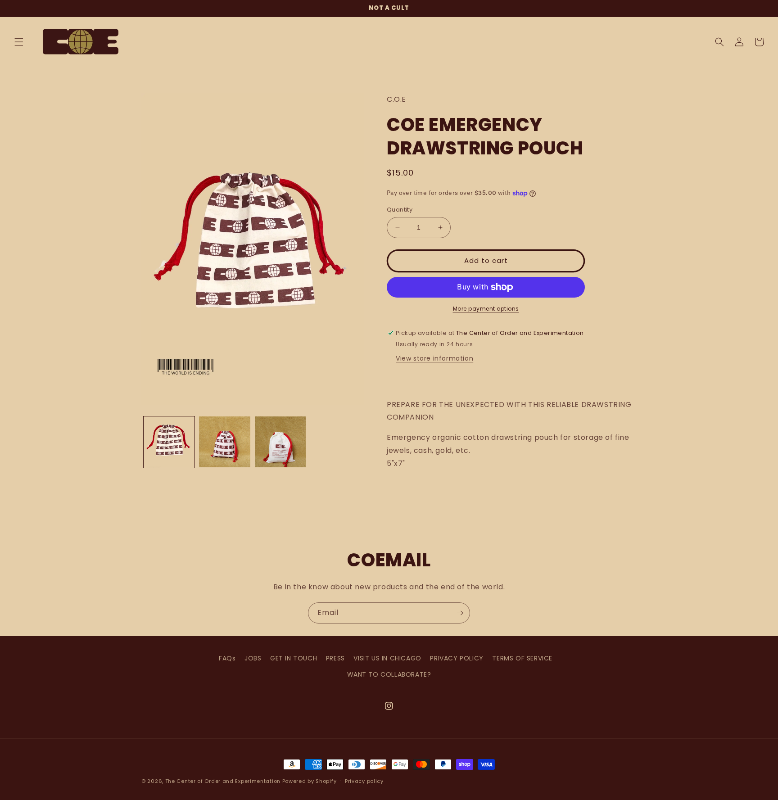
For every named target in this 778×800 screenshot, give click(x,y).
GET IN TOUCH (293, 658)
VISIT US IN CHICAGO (387, 658)
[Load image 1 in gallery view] (169, 441)
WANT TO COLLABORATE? (389, 674)
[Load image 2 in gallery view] (224, 441)
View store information (434, 358)
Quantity (399, 209)
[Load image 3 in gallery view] (280, 441)
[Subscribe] (460, 613)
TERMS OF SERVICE (522, 658)
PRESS (335, 658)
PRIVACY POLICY (456, 658)
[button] (19, 42)
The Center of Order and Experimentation (223, 781)
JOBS (252, 658)
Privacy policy (364, 781)
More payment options (486, 308)
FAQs (227, 658)
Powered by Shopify (309, 781)
